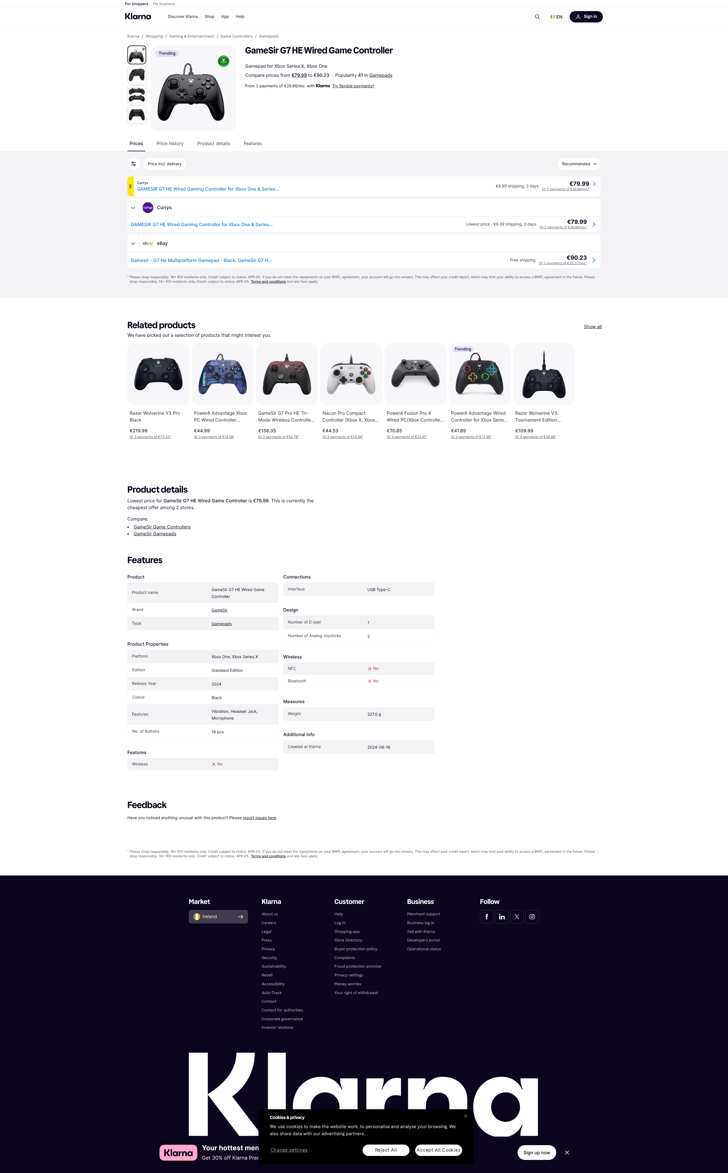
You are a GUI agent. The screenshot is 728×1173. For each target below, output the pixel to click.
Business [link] (420, 901)
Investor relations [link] (277, 1027)
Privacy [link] (268, 949)
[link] (487, 917)
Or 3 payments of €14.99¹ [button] (214, 437)
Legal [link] (267, 931)
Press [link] (267, 940)
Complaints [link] (344, 957)
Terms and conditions (268, 281)
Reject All (386, 1150)
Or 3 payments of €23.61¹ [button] (407, 437)
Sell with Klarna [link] (421, 931)
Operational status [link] (424, 949)
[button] (556, 17)
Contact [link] (269, 1001)
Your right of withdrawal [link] (356, 992)
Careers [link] (269, 922)
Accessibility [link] (273, 984)
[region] (365, 1136)
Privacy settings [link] (348, 975)
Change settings (289, 1150)
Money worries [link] (347, 984)
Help (240, 16)
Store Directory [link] (348, 940)
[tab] (136, 143)
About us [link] (270, 914)
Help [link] (338, 914)
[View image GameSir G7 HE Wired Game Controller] (136, 55)
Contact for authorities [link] (282, 1010)
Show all (593, 326)
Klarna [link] (133, 36)
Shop (210, 16)
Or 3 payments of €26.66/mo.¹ (565, 189)
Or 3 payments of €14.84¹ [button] (342, 437)
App (225, 16)
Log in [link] (340, 922)
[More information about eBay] (133, 243)
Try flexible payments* (353, 85)
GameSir (220, 610)
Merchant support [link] (423, 914)
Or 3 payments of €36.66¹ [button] (535, 437)
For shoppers (136, 4)
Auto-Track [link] (272, 992)
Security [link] (269, 957)
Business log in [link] (420, 922)
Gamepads (380, 75)
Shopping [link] (154, 36)
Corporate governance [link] (282, 1019)
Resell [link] (267, 975)
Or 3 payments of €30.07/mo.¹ (563, 263)
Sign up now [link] (537, 1152)
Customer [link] (349, 901)
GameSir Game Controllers (162, 527)
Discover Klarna (183, 16)
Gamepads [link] (269, 36)
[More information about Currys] (133, 207)
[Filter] (133, 164)
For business (164, 4)
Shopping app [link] (347, 931)
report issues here (259, 817)
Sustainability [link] (274, 966)
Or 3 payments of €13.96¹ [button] (471, 437)
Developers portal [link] (423, 940)
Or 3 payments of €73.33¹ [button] (150, 437)
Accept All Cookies (438, 1150)
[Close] (465, 1116)
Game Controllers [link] (236, 36)
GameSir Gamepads (155, 533)
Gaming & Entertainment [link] (191, 36)
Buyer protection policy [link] (355, 949)
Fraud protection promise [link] (357, 966)
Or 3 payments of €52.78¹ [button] (278, 437)
